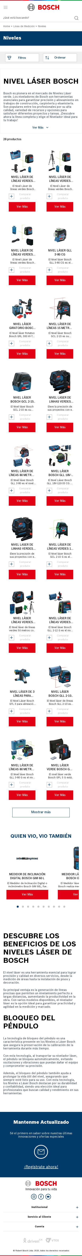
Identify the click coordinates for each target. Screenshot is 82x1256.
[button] (18, 907)
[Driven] (32, 1240)
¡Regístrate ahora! (41, 1167)
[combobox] (41, 18)
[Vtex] (52, 1240)
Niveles (42, 26)
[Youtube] (48, 1196)
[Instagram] (34, 1196)
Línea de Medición (24, 26)
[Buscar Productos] (76, 18)
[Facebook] (41, 1196)
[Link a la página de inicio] (6, 26)
